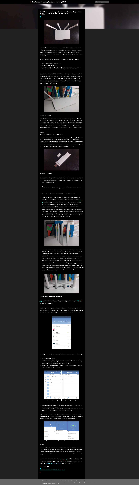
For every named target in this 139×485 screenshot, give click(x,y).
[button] (40, 17)
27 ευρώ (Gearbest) (64, 459)
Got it (95, 482)
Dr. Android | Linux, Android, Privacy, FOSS (49, 2)
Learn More (90, 482)
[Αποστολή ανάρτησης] (40, 468)
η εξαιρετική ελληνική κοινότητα (53, 463)
